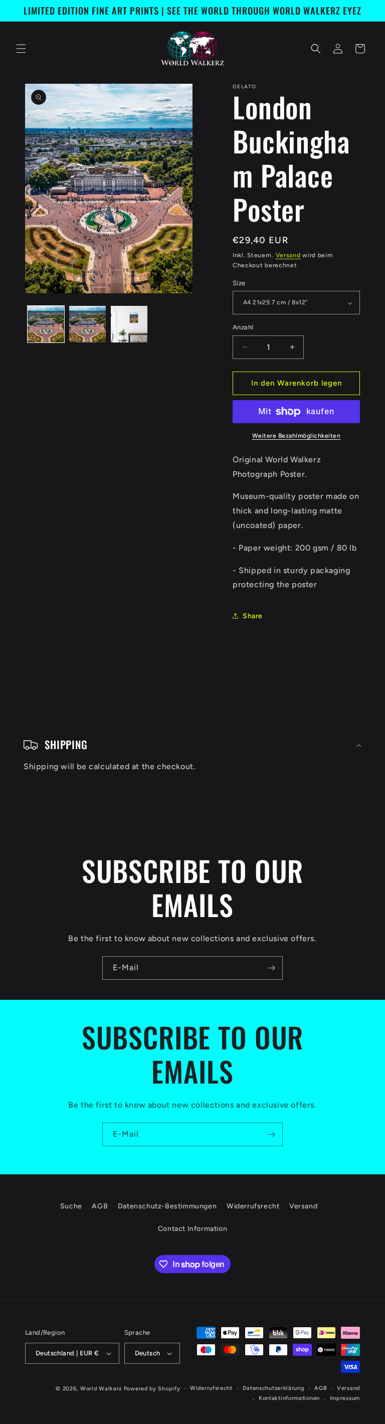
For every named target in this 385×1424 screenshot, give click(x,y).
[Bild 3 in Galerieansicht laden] (129, 324)
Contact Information (192, 1228)
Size (239, 283)
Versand (288, 255)
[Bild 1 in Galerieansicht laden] (46, 324)
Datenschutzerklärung (274, 1388)
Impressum (345, 1398)
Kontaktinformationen (289, 1398)
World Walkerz (101, 1388)
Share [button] (253, 616)
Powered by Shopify (152, 1388)
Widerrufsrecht (253, 1206)
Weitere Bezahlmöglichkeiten (296, 435)
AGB (100, 1206)
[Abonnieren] (271, 968)
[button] (21, 49)
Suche (71, 1206)
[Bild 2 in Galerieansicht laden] (87, 324)
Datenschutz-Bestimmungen (167, 1206)
